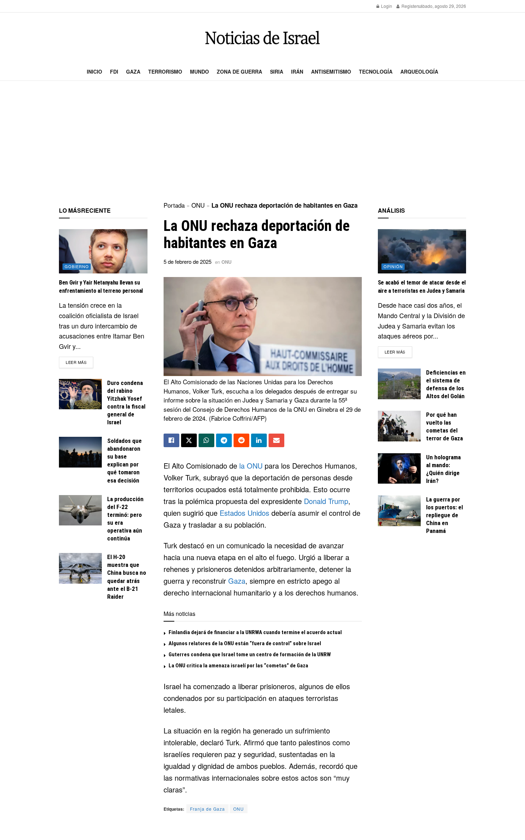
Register (409, 6)
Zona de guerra (239, 71)
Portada (174, 205)
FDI (114, 71)
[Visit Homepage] (262, 38)
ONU (198, 205)
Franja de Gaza (207, 809)
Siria (276, 71)
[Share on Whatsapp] (206, 440)
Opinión (393, 266)
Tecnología (375, 71)
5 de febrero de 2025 (187, 261)
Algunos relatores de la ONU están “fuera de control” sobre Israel (245, 643)
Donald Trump (326, 501)
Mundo (199, 71)
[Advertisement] (262, 142)
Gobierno (77, 266)
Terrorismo (165, 71)
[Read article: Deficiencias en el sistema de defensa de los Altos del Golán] (399, 384)
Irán (297, 71)
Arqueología (419, 71)
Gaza (133, 71)
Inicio (94, 71)
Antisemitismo (331, 71)
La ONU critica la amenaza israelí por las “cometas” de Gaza (238, 665)
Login (386, 6)
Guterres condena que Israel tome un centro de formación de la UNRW (250, 654)
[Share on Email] (276, 440)
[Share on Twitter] (189, 440)
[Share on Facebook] (171, 440)
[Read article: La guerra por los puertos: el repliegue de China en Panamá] (399, 510)
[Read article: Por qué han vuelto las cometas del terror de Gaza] (399, 426)
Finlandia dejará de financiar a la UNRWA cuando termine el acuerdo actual (255, 632)
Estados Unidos (244, 513)
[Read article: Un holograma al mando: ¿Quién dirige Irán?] (399, 468)
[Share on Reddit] (241, 440)
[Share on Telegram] (224, 440)
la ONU (250, 465)
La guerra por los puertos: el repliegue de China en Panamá (444, 515)
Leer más (79, 362)
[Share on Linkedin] (259, 440)
